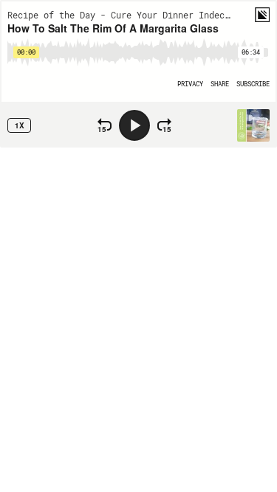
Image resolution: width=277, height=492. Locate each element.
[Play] (134, 125)
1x (19, 125)
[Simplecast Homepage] (262, 14)
